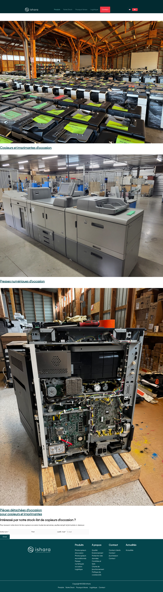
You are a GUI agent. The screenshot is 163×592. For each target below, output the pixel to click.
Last (58, 532)
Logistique (94, 9)
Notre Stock (67, 9)
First (33, 532)
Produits (57, 9)
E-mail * (63, 532)
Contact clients (114, 550)
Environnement (97, 553)
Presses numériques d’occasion (22, 281)
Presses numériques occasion (79, 564)
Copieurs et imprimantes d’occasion (26, 147)
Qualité (94, 550)
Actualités (129, 550)
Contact (105, 9)
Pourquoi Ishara (81, 9)
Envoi (5, 537)
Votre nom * (4, 532)
